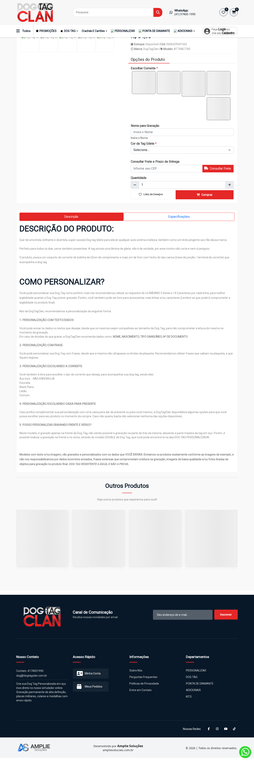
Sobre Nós (135, 670)
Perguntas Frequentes (143, 677)
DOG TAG (70, 30)
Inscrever (226, 614)
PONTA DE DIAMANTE (156, 30)
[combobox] (182, 150)
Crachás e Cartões (93, 30)
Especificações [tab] (179, 217)
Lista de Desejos (153, 194)
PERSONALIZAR (125, 30)
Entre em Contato (140, 690)
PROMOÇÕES (48, 30)
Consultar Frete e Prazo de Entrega (155, 161)
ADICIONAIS (185, 30)
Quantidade (138, 178)
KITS (189, 696)
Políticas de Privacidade (144, 683)
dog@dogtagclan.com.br (31, 675)
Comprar (207, 194)
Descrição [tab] (71, 217)
